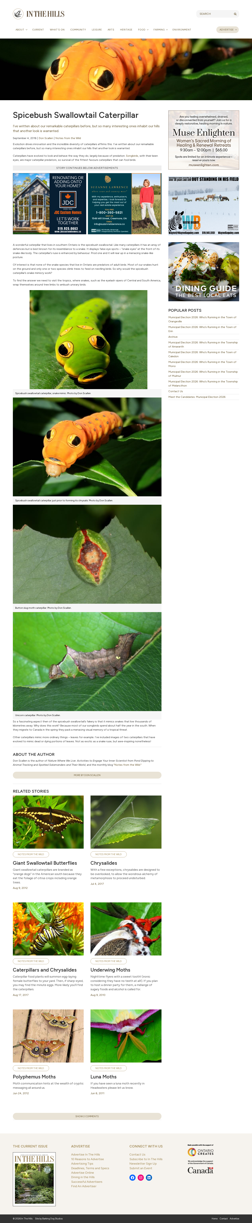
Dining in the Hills (83, 1177)
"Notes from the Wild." (127, 764)
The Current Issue (30, 1146)
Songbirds (132, 155)
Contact (224, 1218)
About (20, 29)
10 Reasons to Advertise (87, 1159)
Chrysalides (104, 863)
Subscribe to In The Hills (146, 1159)
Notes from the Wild (68, 138)
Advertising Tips (82, 1163)
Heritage (126, 29)
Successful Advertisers (86, 1181)
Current (38, 29)
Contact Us (175, 391)
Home (215, 1218)
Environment (182, 29)
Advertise (227, 29)
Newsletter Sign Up (143, 1163)
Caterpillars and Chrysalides (45, 970)
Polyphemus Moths (34, 1077)
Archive (173, 336)
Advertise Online (82, 1172)
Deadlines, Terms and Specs (90, 1168)
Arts (111, 29)
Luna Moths (104, 1077)
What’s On (57, 29)
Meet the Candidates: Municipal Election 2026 (197, 397)
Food (142, 29)
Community (78, 29)
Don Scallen (46, 138)
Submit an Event (140, 1168)
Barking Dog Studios (52, 1218)
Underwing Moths (110, 970)
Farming (159, 29)
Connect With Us (146, 1146)
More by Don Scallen (87, 775)
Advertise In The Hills (85, 1154)
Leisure (97, 29)
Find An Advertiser (83, 1186)
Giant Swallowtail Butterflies (45, 863)
